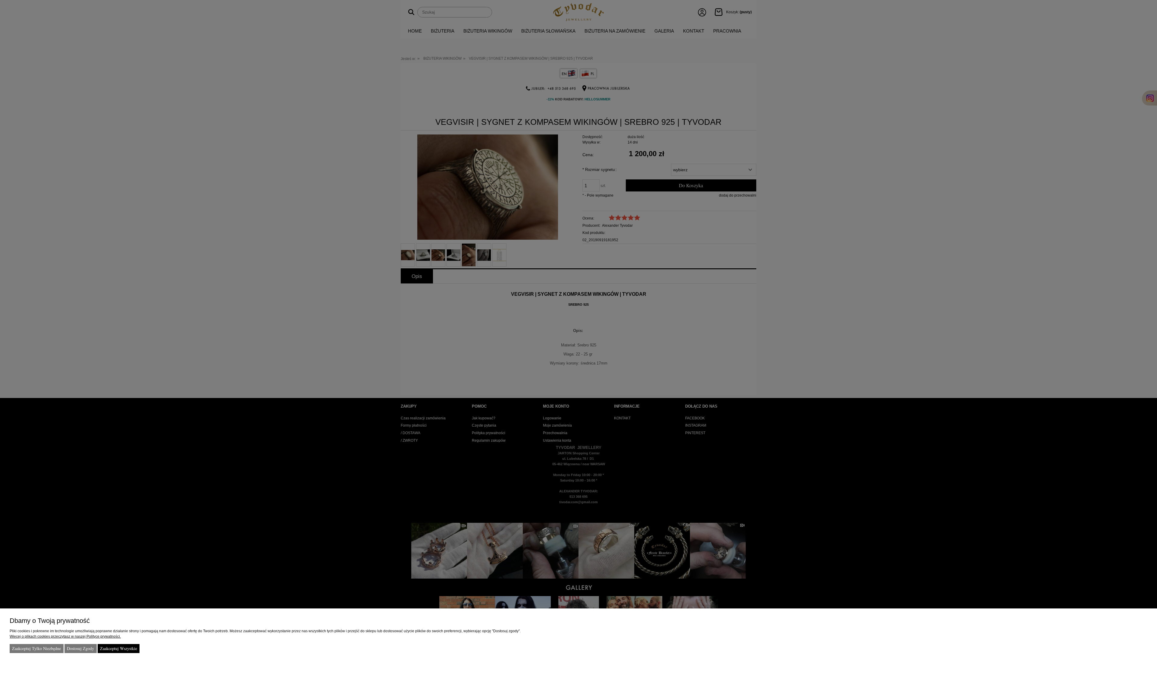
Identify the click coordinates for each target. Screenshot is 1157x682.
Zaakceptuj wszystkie (118, 648)
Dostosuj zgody (80, 648)
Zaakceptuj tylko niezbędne (36, 648)
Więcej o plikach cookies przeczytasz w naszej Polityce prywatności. (65, 636)
